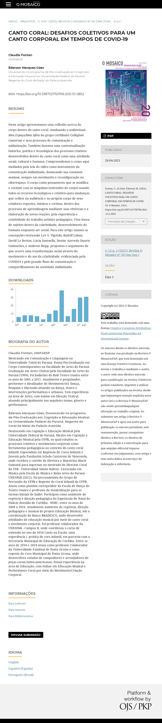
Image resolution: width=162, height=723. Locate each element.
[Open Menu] (8, 4)
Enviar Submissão (25, 635)
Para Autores (16, 610)
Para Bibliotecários (20, 616)
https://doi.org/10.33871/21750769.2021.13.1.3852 (50, 94)
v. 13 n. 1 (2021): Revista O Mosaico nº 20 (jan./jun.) (74, 21)
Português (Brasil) (21, 675)
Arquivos (27, 21)
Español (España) (20, 668)
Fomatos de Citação (121, 221)
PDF (110, 136)
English (13, 662)
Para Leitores (17, 603)
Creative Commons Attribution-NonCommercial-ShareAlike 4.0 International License (126, 333)
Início (13, 21)
